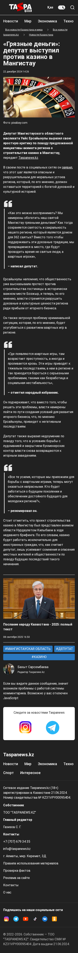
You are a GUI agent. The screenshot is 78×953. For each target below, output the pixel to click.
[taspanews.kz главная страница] (20, 7)
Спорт (8, 773)
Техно (68, 21)
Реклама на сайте (16, 878)
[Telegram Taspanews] (53, 727)
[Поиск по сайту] (72, 7)
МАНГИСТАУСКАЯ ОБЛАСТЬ (28, 649)
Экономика (47, 21)
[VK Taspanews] (45, 919)
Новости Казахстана (41, 34)
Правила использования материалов (30, 863)
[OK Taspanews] (54, 919)
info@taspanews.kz (17, 849)
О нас (7, 892)
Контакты (11, 885)
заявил (67, 167)
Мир (27, 21)
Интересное (30, 773)
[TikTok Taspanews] (35, 919)
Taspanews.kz (28, 158)
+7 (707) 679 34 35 (16, 841)
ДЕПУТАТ (65, 649)
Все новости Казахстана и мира (24, 29)
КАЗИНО (40, 657)
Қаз (50, 7)
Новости (10, 21)
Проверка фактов (16, 870)
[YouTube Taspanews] (25, 919)
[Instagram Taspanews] (25, 727)
